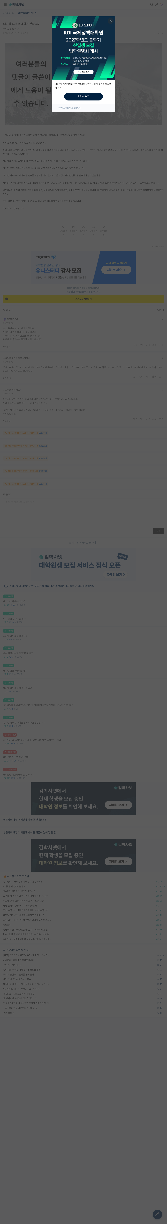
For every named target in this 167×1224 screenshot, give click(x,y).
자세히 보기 (83, 96)
